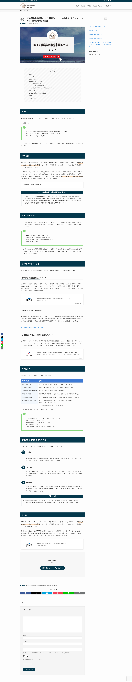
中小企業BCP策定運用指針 (37, 86)
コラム (23, 23)
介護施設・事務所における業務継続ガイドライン (43, 88)
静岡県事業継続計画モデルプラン (39, 84)
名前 (24, 635)
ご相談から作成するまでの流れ (37, 93)
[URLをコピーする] (79, 593)
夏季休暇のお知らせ (93, 30)
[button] (25, 593)
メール (25, 641)
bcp (28, 585)
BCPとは (31, 76)
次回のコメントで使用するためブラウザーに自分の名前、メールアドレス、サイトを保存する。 (47, 652)
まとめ (30, 95)
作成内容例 (32, 90)
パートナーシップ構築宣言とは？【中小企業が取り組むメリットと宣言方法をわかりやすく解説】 (100, 44)
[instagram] (107, 1)
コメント (25, 615)
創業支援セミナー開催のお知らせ (97, 38)
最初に (30, 74)
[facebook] (103, 1)
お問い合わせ (32, 98)
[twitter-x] (105, 1)
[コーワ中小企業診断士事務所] (27, 5)
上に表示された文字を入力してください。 (33, 659)
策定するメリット (33, 79)
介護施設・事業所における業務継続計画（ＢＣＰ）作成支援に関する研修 (57, 352)
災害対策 (49, 585)
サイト (24, 647)
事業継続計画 (33, 585)
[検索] (111, 1)
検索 (105, 18)
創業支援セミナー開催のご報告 (96, 34)
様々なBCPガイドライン (35, 81)
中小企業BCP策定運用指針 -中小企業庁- (32, 327)
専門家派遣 (54, 585)
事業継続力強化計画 (42, 585)
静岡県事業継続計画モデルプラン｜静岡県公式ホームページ (53, 298)
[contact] (109, 1)
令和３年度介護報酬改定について (32, 184)
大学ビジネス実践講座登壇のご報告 (97, 27)
